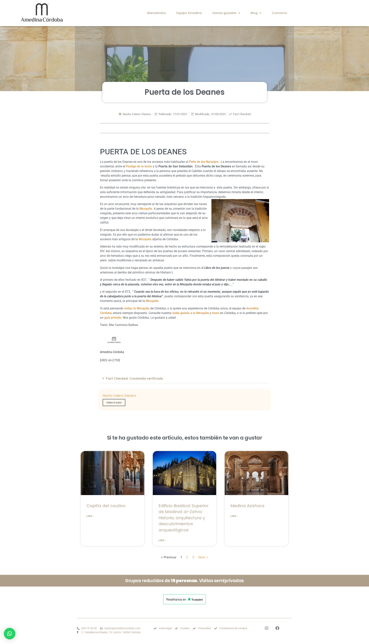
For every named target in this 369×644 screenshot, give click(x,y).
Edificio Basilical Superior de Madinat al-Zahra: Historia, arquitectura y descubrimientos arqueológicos (184, 518)
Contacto (279, 13)
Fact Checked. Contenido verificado (134, 378)
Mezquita (152, 301)
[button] (184, 378)
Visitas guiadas (224, 13)
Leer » (90, 516)
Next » (203, 557)
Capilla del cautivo (105, 506)
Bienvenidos (156, 13)
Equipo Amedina (189, 13)
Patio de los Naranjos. (204, 162)
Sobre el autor (113, 402)
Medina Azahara (247, 506)
